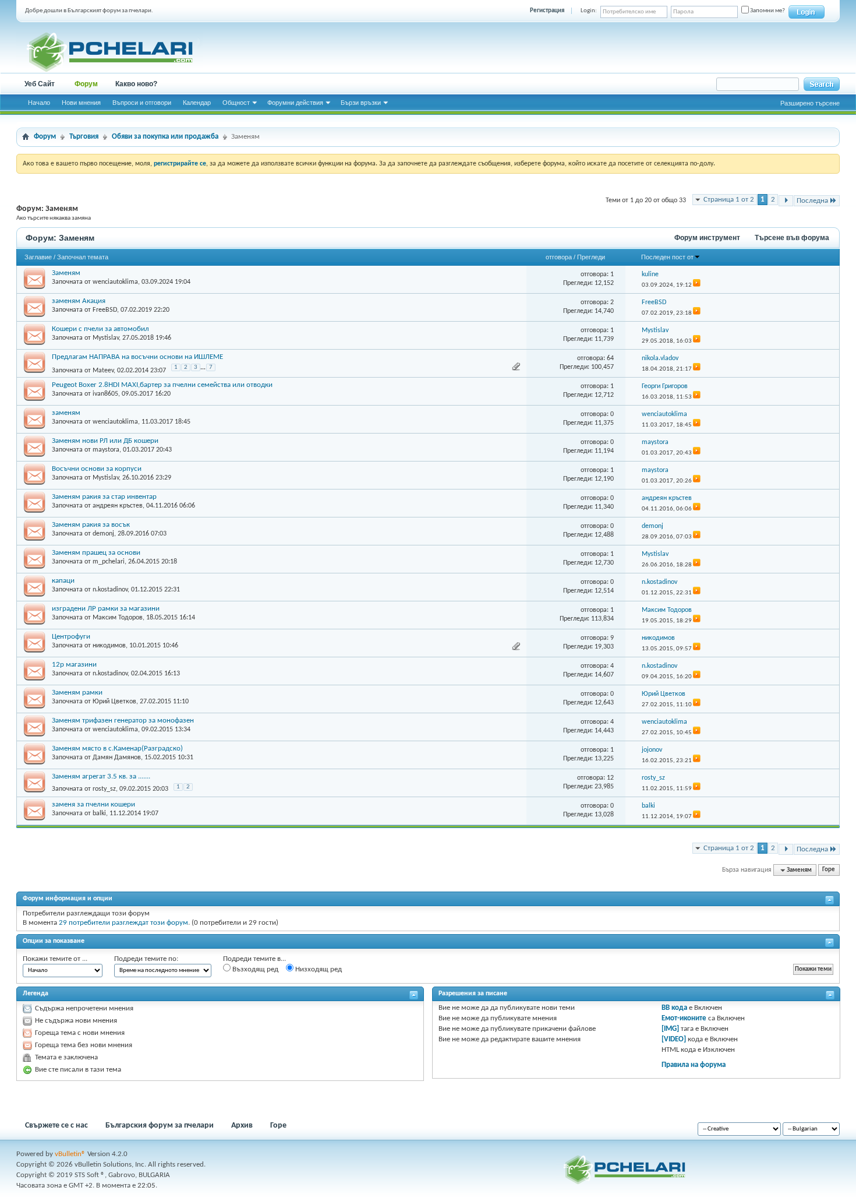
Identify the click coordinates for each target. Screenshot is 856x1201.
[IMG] (670, 1029)
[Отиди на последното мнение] (697, 285)
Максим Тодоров (118, 617)
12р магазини (74, 664)
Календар (197, 102)
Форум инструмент (707, 238)
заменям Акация (78, 301)
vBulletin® (70, 1154)
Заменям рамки (77, 692)
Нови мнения (81, 102)
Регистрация (547, 11)
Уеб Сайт (39, 84)
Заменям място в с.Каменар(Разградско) (117, 748)
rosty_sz (104, 789)
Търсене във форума (792, 238)
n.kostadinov (110, 589)
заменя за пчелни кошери (93, 804)
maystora (106, 449)
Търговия (83, 136)
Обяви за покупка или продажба (165, 136)
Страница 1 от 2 (728, 199)
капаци (63, 580)
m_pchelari (109, 561)
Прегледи (591, 256)
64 (610, 358)
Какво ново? (136, 84)
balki (99, 813)
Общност (236, 102)
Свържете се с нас (56, 1125)
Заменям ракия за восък (91, 525)
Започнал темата (82, 256)
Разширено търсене (810, 103)
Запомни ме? (767, 11)
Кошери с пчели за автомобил (100, 329)
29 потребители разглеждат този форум (123, 923)
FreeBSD (105, 310)
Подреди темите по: (146, 959)
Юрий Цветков (114, 701)
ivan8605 (105, 393)
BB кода (674, 1008)
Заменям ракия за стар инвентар (104, 497)
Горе (828, 870)
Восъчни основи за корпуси (97, 469)
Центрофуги (71, 636)
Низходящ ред (317, 969)
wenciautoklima (115, 282)
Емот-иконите (684, 1018)
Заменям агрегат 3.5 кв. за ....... (101, 776)
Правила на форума (694, 1065)
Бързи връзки (361, 102)
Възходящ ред (254, 969)
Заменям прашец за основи (96, 553)
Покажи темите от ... (55, 959)
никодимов (109, 645)
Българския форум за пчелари (159, 1125)
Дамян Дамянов (117, 757)
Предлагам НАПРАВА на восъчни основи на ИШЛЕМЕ (137, 357)
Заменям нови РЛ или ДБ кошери (105, 441)
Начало (39, 102)
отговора (559, 256)
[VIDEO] (674, 1039)
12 (610, 777)
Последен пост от (667, 256)
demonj (103, 533)
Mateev (103, 370)
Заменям (66, 273)
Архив (242, 1125)
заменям (66, 413)
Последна (812, 201)
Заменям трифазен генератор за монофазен (123, 720)
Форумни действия (295, 102)
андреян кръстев (118, 505)
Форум (86, 84)
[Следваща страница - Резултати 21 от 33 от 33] (786, 200)
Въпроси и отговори (141, 102)
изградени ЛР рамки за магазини (106, 608)
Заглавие (38, 256)
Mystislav (106, 337)
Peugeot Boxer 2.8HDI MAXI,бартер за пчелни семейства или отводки (162, 385)
